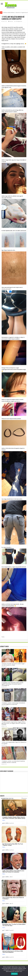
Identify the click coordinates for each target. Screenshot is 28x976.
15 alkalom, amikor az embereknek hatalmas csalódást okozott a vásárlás (13, 761)
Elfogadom (14, 973)
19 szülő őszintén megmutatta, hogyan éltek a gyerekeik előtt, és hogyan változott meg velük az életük (14, 723)
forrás (3, 636)
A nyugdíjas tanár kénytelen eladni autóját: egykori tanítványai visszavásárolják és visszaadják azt (12, 684)
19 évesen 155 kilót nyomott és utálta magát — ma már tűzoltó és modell (14, 664)
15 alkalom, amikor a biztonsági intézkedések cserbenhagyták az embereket (13, 703)
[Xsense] (14, 5)
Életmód (11, 21)
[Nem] (26, 970)
